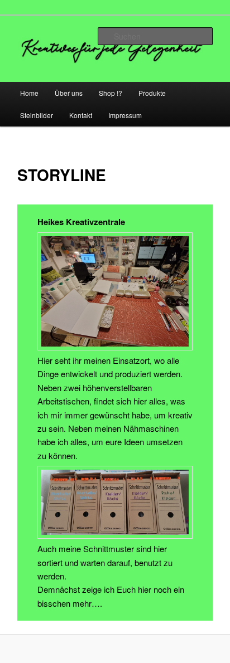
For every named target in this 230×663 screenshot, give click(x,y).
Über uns (69, 93)
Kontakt (80, 115)
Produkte (152, 93)
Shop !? (110, 93)
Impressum (125, 115)
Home (29, 93)
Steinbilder (36, 115)
